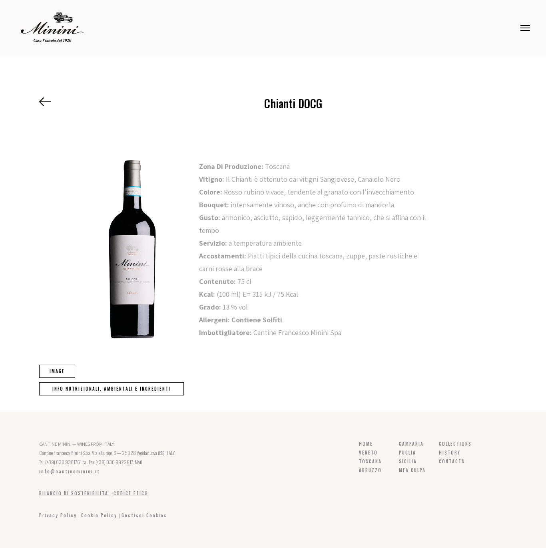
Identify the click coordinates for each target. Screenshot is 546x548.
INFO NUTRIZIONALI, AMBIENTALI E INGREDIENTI (111, 388)
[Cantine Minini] (52, 27)
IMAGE (57, 371)
